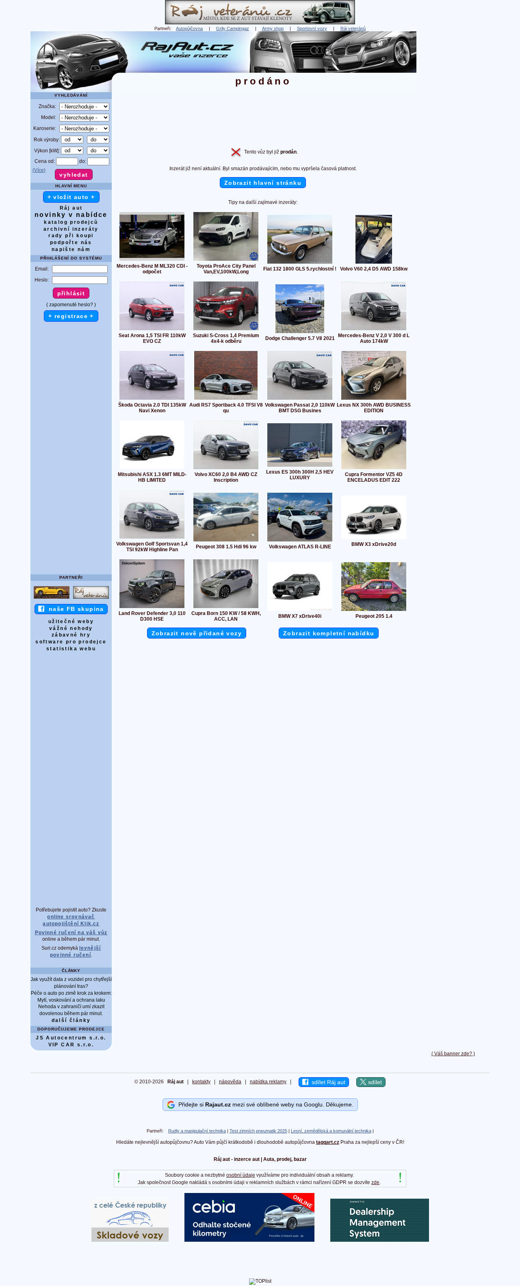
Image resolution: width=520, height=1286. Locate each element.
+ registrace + (71, 316)
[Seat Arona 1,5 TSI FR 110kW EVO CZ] (152, 330)
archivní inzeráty (71, 229)
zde (375, 1182)
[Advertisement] (452, 153)
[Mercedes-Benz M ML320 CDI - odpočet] (152, 260)
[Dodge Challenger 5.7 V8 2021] (299, 333)
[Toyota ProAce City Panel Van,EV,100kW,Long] (226, 260)
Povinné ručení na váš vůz (71, 932)
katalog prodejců (71, 222)
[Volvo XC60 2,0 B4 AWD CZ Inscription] (226, 469)
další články (71, 1020)
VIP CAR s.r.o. (71, 1045)
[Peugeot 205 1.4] (373, 610)
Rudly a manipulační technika (197, 1130)
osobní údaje (240, 1175)
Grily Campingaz (232, 28)
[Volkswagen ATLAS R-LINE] (300, 541)
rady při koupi (71, 235)
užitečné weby (71, 621)
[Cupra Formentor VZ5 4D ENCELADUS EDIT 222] (373, 469)
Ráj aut (71, 208)
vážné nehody (71, 628)
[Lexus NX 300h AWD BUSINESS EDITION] (373, 399)
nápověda (230, 1082)
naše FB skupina (74, 609)
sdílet (374, 1082)
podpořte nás (71, 242)
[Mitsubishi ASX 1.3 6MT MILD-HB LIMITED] (152, 469)
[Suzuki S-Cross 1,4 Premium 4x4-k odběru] (226, 330)
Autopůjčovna (189, 28)
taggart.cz (327, 1142)
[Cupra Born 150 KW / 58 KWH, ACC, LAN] (226, 608)
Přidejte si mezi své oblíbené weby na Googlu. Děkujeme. (264, 1104)
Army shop (273, 28)
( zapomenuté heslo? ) (71, 304)
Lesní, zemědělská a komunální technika (331, 1130)
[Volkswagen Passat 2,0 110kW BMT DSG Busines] (300, 399)
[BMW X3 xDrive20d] (373, 538)
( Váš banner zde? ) (453, 1054)
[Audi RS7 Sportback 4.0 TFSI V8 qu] (226, 399)
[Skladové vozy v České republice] (130, 1240)
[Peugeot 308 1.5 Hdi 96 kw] (226, 541)
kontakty (201, 1082)
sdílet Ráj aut (326, 1082)
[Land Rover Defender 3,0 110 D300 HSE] (152, 608)
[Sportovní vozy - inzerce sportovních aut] (51, 598)
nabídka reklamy (268, 1082)
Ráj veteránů (353, 28)
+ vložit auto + (71, 197)
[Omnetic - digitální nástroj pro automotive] (379, 1240)
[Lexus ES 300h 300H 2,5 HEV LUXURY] (300, 466)
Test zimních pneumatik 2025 (258, 1130)
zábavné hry (71, 635)
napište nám (71, 249)
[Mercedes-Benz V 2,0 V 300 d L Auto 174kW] (373, 330)
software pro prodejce (70, 642)
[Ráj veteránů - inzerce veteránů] (260, 23)
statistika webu (71, 649)
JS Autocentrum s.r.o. (71, 1038)
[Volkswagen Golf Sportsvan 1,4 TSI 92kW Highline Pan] (152, 538)
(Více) (39, 170)
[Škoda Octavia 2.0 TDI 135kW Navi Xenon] (152, 399)
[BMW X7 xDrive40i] (300, 610)
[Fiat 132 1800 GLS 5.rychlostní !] (300, 263)
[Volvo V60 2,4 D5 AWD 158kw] (373, 263)
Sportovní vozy (312, 28)
